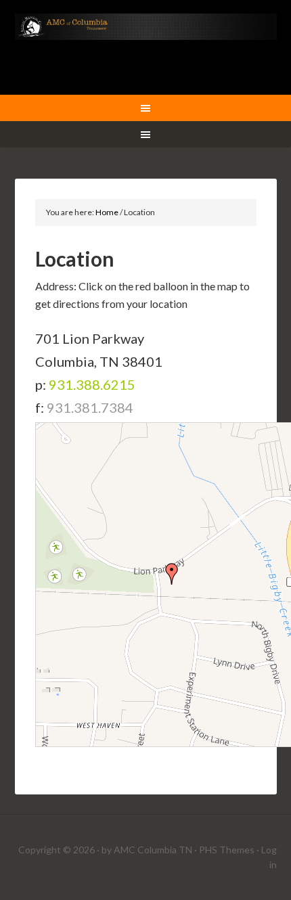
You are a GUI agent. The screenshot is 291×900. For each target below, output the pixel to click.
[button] (172, 574)
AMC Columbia (146, 47)
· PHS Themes (224, 849)
